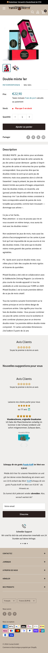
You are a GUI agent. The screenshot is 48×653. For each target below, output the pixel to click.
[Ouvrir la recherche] (32, 12)
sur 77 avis (22, 409)
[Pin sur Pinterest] (33, 137)
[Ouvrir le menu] (4, 8)
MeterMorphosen (11, 85)
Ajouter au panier (24, 127)
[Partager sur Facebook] (28, 137)
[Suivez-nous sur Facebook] (4, 614)
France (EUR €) (24, 601)
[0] (43, 12)
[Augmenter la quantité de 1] (29, 117)
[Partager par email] (43, 137)
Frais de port (30, 98)
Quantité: (7, 117)
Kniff (29, 481)
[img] (24, 406)
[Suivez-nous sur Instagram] (9, 614)
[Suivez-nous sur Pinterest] (15, 614)
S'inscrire (24, 514)
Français (7, 601)
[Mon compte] (37, 12)
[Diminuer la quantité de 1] (15, 117)
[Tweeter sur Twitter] (38, 137)
